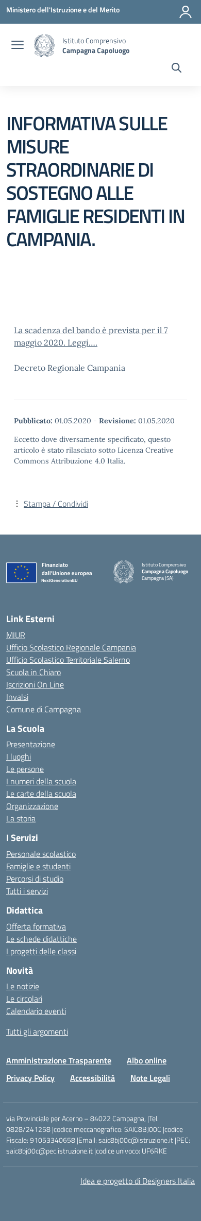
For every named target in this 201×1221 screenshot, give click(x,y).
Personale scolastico (41, 854)
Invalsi (17, 697)
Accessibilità (92, 1078)
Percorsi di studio (34, 878)
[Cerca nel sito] (177, 69)
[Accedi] (185, 12)
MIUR (15, 635)
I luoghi (18, 756)
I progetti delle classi (41, 951)
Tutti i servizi (27, 891)
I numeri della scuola (41, 781)
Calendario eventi (36, 1011)
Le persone (25, 769)
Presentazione (30, 744)
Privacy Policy (30, 1078)
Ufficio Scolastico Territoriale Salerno (68, 660)
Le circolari (24, 998)
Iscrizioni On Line (35, 684)
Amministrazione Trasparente (58, 1060)
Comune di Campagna (43, 709)
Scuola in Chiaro (33, 672)
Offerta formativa (36, 926)
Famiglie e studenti (38, 866)
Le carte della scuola (41, 793)
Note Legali (150, 1078)
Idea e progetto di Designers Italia (137, 1181)
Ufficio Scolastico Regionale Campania (71, 647)
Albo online (146, 1060)
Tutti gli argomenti (37, 1031)
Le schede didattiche (41, 939)
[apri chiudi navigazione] (17, 46)
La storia (21, 818)
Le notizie (22, 986)
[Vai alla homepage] (44, 45)
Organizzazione (32, 806)
